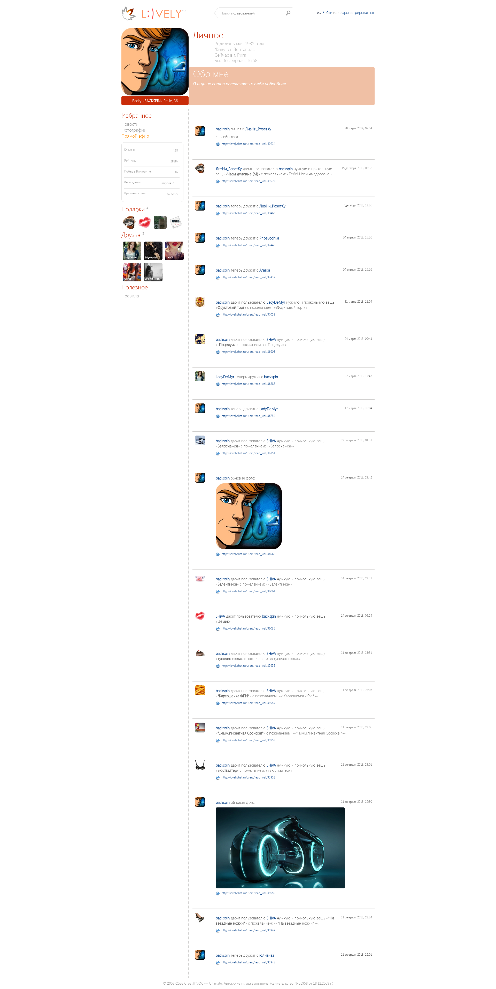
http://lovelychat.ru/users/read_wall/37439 (248, 277)
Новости (129, 124)
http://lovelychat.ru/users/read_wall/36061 (248, 591)
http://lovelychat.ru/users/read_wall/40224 (248, 144)
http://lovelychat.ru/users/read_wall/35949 (248, 930)
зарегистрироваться (357, 12)
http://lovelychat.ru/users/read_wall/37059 (248, 314)
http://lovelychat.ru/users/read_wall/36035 (248, 628)
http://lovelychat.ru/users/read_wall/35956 (248, 666)
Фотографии (133, 129)
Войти (327, 12)
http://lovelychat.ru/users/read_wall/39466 (248, 213)
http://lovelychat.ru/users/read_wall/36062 (248, 554)
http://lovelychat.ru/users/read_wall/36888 (248, 384)
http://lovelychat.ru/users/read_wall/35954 (248, 703)
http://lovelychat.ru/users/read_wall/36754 (248, 416)
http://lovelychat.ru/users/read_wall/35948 (248, 962)
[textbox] (255, 13)
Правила (130, 295)
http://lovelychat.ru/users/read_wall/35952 (248, 777)
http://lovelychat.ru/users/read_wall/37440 (248, 245)
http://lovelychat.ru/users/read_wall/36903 (248, 352)
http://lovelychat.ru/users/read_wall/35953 (248, 740)
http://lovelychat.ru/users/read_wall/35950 (248, 893)
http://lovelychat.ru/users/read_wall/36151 (248, 453)
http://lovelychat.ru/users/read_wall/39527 (248, 181)
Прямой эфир (135, 135)
